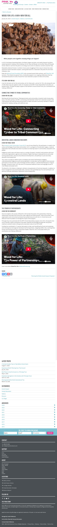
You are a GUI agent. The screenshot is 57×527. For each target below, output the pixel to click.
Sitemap (37, 524)
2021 (3, 412)
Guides (3, 466)
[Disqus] (28, 299)
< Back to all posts (6, 12)
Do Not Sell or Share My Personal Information (12, 519)
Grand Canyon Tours (19, 9)
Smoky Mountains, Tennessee (9, 488)
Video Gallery (5, 469)
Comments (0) (28, 18)
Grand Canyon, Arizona (8, 483)
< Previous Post (6, 276)
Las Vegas (4, 398)
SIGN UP (50, 433)
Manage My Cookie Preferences (9, 516)
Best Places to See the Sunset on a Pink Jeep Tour (14, 372)
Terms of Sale (43, 524)
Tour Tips (4, 454)
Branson (4, 396)
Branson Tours (45, 9)
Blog (3, 472)
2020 (3, 415)
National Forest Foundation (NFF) (15, 73)
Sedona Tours (11, 9)
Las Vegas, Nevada (7, 485)
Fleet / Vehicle (5, 465)
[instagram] (4, 498)
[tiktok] (8, 498)
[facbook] (2, 498)
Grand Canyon (15, 18)
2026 (3, 405)
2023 (3, 407)
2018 (3, 419)
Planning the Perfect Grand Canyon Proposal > (43, 276)
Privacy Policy (31, 524)
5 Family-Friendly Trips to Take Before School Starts (15, 364)
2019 (3, 417)
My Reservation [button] (51, 2)
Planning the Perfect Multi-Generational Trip (13, 380)
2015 (3, 426)
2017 (3, 422)
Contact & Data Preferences (8, 522)
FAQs (3, 453)
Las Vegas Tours (27, 9)
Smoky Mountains (6, 391)
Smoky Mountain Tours (37, 9)
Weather (4, 468)
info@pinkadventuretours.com (10, 446)
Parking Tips (4, 455)
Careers (26, 4)
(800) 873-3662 (41, 2)
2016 (3, 424)
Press (3, 471)
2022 (3, 410)
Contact (31, 4)
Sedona (22, 18)
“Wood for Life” (50, 73)
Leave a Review (5, 457)
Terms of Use (50, 524)
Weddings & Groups (18, 4)
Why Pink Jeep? (5, 464)
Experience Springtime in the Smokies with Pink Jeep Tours (17, 376)
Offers (35, 4)
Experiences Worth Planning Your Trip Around (13, 368)
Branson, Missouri (7, 490)
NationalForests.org (25, 266)
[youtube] (7, 498)
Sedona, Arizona (6, 480)
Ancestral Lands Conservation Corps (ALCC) (15, 145)
